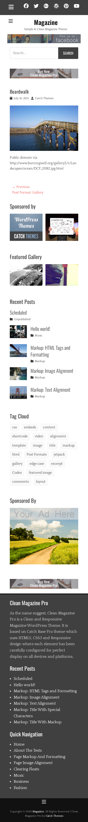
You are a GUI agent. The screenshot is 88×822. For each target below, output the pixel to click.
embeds (30, 427)
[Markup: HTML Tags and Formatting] (18, 350)
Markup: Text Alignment (50, 389)
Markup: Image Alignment (52, 370)
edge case (37, 464)
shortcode (20, 436)
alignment (58, 436)
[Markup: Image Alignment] (18, 373)
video (39, 436)
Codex (17, 473)
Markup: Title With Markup (38, 722)
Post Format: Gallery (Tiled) (61, 273)
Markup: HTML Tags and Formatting (50, 351)
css (14, 427)
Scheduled (18, 312)
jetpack (59, 454)
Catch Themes (44, 98)
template (19, 446)
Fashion (20, 788)
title (52, 446)
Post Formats (37, 454)
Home (19, 744)
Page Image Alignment (33, 763)
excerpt (57, 464)
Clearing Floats (26, 769)
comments (20, 482)
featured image (40, 473)
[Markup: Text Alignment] (18, 392)
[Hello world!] (18, 331)
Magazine (46, 22)
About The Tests (28, 750)
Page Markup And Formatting (39, 757)
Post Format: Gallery (26, 274)
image (37, 446)
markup (69, 446)
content (49, 427)
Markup (40, 361)
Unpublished (22, 319)
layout (40, 482)
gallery (17, 464)
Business (21, 781)
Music (39, 335)
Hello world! (40, 328)
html (16, 454)
